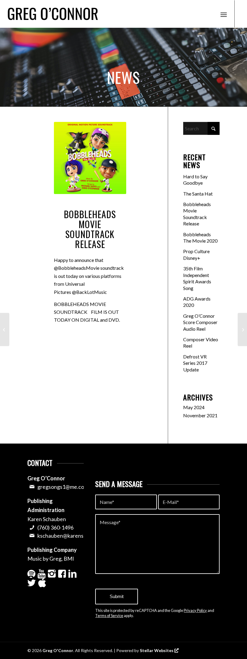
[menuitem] (223, 14)
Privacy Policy (195, 610)
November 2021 (200, 415)
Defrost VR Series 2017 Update (195, 363)
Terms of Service (109, 615)
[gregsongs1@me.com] (32, 487)
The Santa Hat (198, 193)
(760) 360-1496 (55, 527)
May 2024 (194, 407)
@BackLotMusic (89, 292)
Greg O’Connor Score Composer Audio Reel (200, 322)
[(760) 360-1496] (32, 527)
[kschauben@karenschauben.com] (32, 536)
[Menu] (223, 14)
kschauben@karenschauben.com (76, 535)
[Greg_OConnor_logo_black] (53, 13)
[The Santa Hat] (242, 329)
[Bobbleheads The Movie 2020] (4, 329)
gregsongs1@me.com (62, 486)
